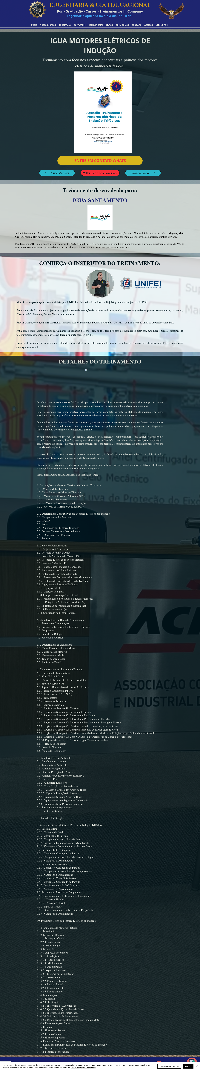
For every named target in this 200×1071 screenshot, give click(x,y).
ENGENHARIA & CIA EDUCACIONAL (100, 5)
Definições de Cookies (169, 1066)
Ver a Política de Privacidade (83, 1067)
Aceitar (188, 1066)
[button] (161, 25)
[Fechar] (196, 1066)
